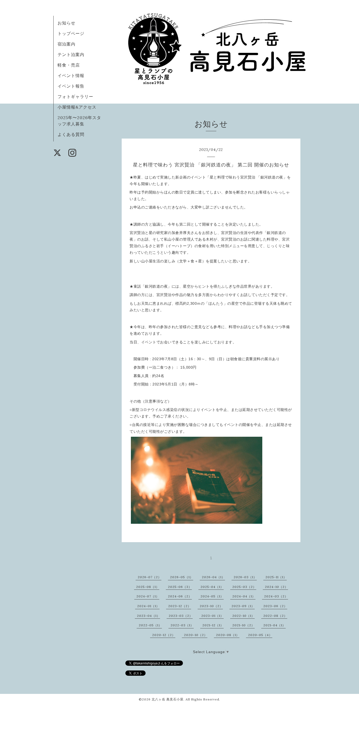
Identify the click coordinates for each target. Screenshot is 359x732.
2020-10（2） (195, 635)
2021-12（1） (213, 625)
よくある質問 (71, 134)
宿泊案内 (66, 44)
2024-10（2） (276, 587)
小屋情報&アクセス (77, 107)
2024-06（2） (180, 596)
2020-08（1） (227, 635)
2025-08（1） (147, 587)
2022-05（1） (150, 625)
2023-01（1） (212, 616)
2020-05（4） (260, 635)
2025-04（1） (212, 587)
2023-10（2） (211, 606)
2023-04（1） (148, 616)
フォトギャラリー (75, 96)
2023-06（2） (275, 606)
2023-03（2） (181, 616)
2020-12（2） (163, 635)
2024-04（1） (243, 596)
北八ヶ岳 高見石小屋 (167, 699)
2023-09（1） (243, 606)
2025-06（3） (180, 587)
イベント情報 (71, 75)
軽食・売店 (69, 65)
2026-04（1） (213, 577)
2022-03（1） (182, 625)
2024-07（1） (147, 596)
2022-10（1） (243, 616)
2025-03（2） (244, 587)
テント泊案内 (71, 54)
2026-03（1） (245, 577)
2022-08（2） (275, 616)
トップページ (71, 33)
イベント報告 (71, 86)
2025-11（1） (276, 577)
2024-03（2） (276, 596)
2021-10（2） (243, 625)
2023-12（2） (179, 606)
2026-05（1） (181, 577)
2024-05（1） (212, 596)
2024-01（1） (148, 606)
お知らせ (66, 23)
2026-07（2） (149, 577)
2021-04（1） (274, 625)
